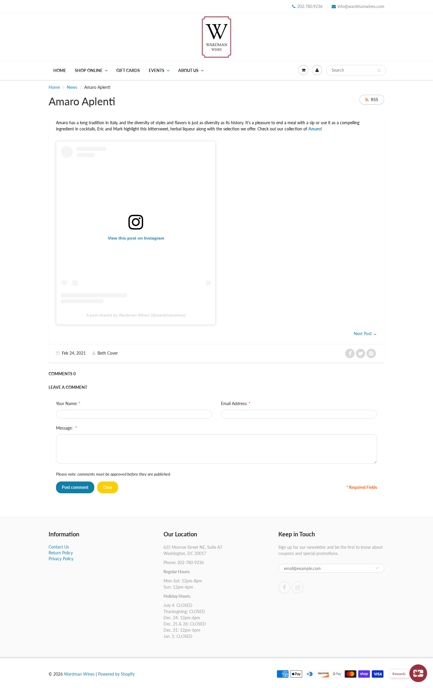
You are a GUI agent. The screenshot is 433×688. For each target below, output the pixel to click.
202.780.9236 (310, 6)
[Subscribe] (377, 568)
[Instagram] (297, 587)
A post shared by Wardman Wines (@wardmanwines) (136, 315)
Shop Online (89, 70)
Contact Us (59, 546)
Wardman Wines (79, 673)
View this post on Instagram (136, 238)
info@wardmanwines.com (361, 6)
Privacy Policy (61, 558)
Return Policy (61, 552)
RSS (374, 99)
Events (156, 70)
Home (59, 70)
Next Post (363, 333)
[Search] (379, 70)
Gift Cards (128, 70)
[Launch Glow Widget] (418, 673)
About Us (188, 70)
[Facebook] (284, 587)
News (72, 87)
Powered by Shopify (116, 673)
